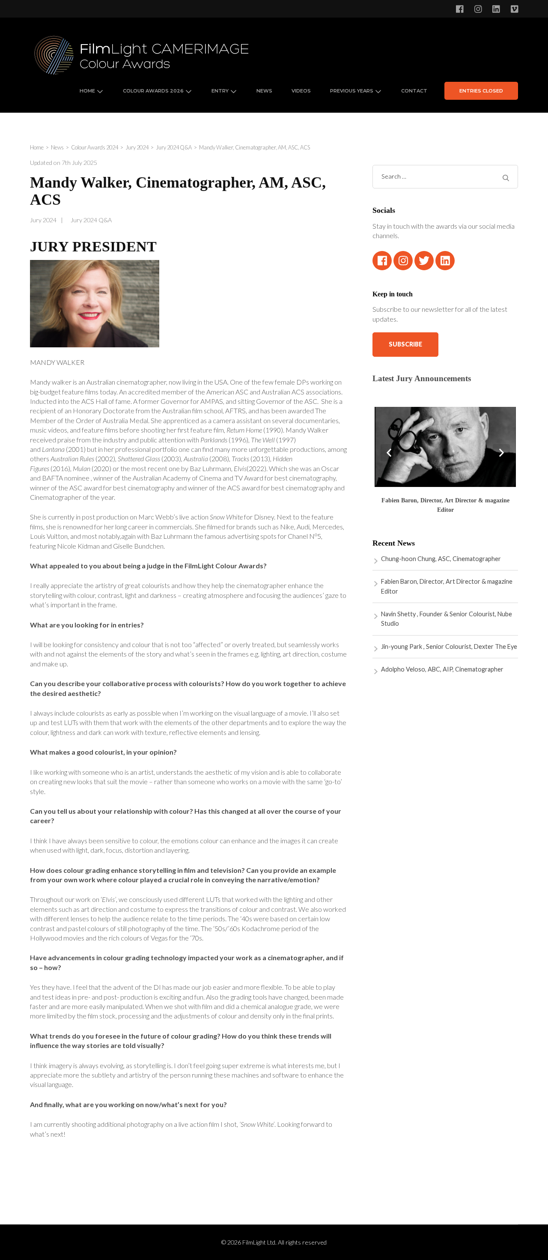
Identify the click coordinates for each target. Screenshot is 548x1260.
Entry (220, 91)
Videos (301, 91)
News (264, 91)
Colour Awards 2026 (153, 91)
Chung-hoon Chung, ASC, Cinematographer (441, 558)
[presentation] (389, 452)
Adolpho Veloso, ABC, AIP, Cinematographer (442, 669)
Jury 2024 (43, 220)
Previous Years (351, 91)
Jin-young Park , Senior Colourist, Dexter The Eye (449, 646)
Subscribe (405, 344)
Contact (414, 91)
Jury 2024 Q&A (91, 220)
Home (87, 91)
